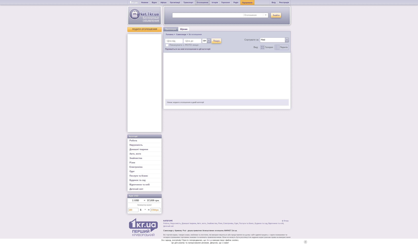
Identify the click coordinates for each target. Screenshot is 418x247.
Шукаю (183, 29)
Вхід (274, 2)
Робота (133, 140)
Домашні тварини (138, 149)
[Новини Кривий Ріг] (133, 2)
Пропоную (170, 29)
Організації (175, 2)
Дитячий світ (136, 189)
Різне (132, 162)
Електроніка (135, 167)
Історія (215, 2)
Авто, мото (135, 154)
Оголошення (202, 2)
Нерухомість (136, 145)
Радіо (235, 2)
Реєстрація (284, 2)
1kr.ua (209, 240)
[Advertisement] (144, 83)
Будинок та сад (137, 180)
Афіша (163, 2)
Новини (144, 2)
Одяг (132, 171)
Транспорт (188, 2)
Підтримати (247, 3)
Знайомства (135, 158)
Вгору (286, 221)
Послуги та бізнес (138, 176)
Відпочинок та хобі (139, 184)
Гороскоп (225, 2)
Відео (154, 2)
